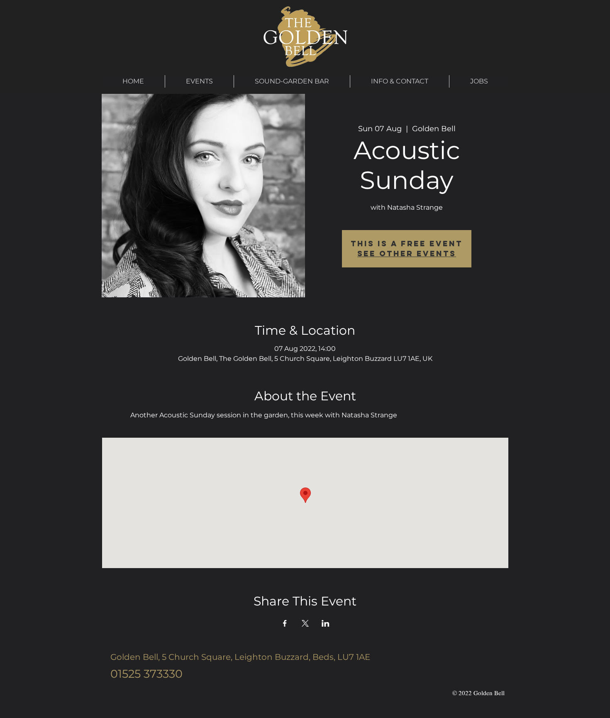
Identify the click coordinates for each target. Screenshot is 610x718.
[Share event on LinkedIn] (325, 623)
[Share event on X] (305, 623)
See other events (406, 253)
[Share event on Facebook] (285, 623)
